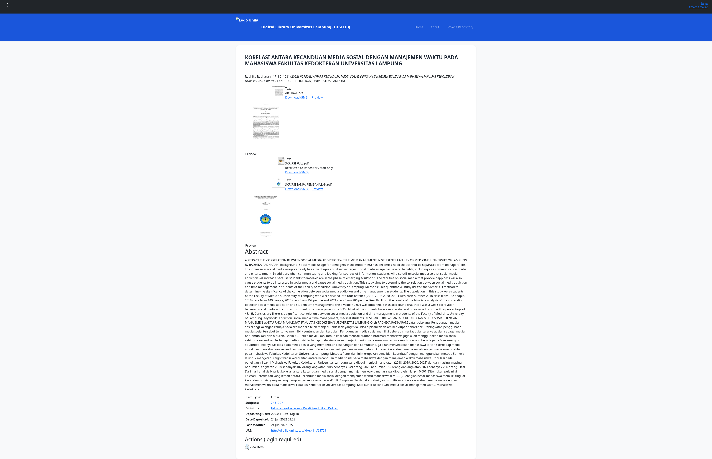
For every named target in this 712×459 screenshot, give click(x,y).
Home (419, 27)
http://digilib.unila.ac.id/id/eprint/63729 (298, 430)
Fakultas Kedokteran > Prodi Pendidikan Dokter (304, 408)
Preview (317, 97)
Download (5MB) (297, 97)
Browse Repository (460, 27)
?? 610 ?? (277, 403)
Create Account (698, 7)
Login (704, 3)
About (435, 27)
